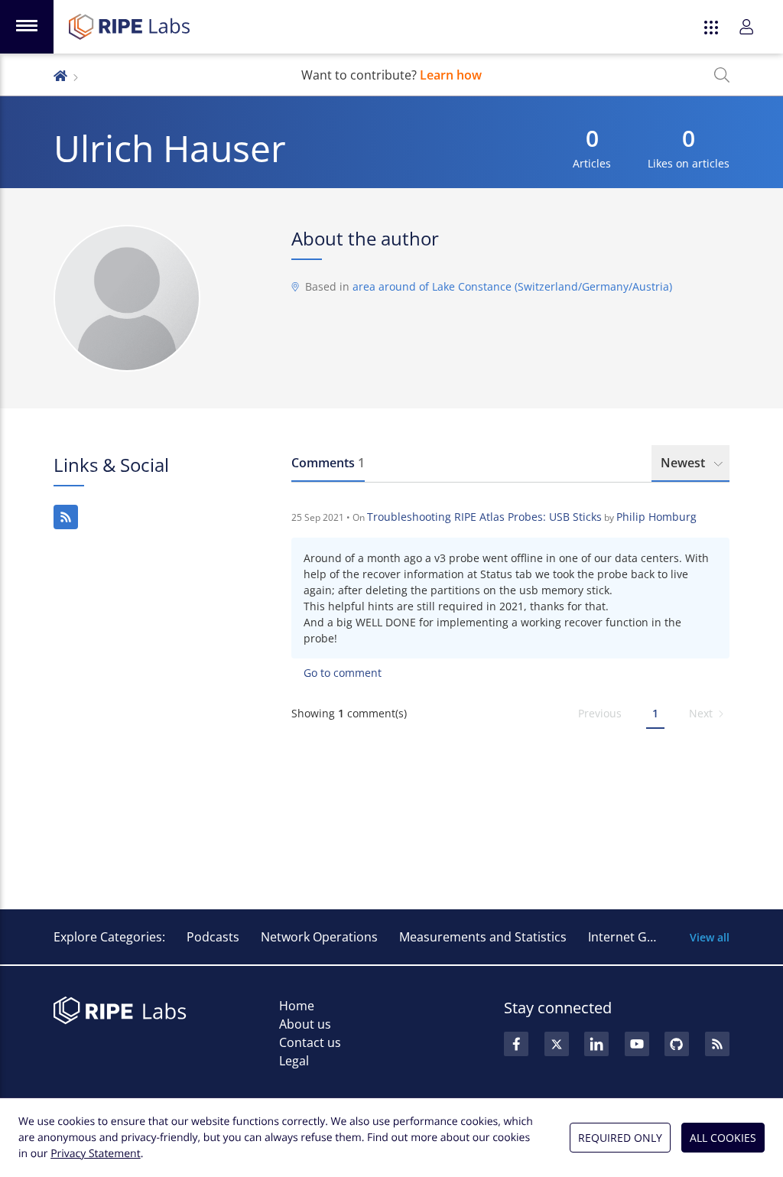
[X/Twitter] (556, 1044)
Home (296, 1005)
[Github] (676, 1044)
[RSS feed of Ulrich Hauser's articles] (66, 517)
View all (709, 937)
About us (305, 1024)
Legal (294, 1060)
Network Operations (319, 936)
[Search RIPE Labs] (721, 75)
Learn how (451, 75)
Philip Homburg (656, 516)
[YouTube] (637, 1044)
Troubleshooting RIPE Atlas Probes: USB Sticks (484, 516)
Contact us (310, 1042)
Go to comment (343, 672)
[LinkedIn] (596, 1044)
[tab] (328, 463)
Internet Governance (648, 936)
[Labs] (60, 74)
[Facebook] (516, 1044)
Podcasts (213, 936)
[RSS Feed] (717, 1044)
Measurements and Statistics (483, 936)
